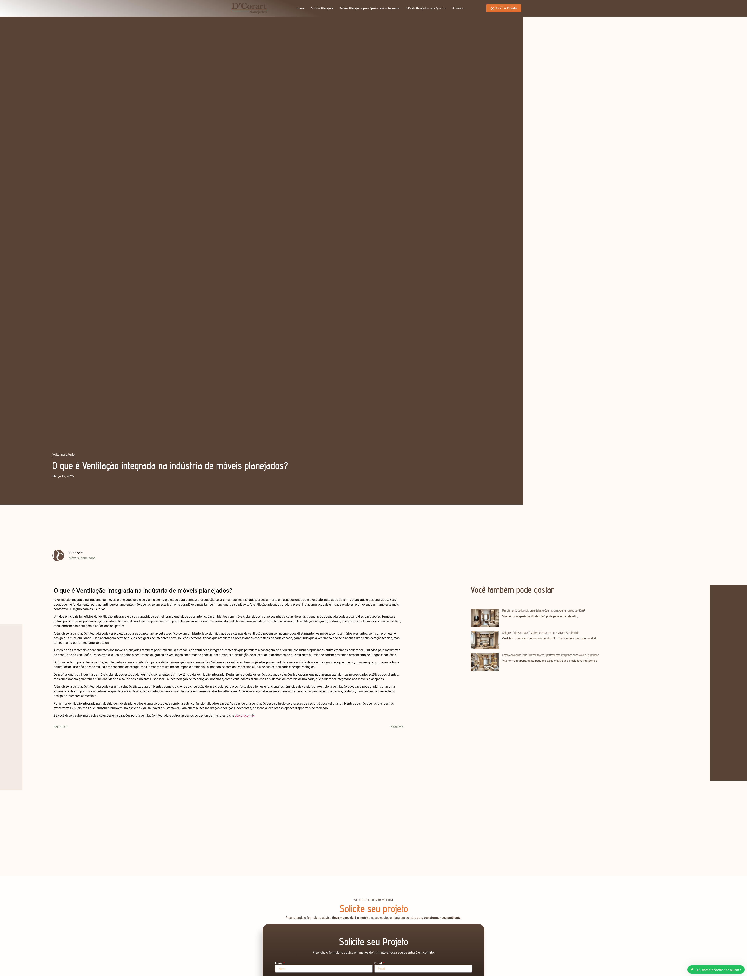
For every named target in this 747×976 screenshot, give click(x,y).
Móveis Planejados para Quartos (426, 8)
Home (300, 8)
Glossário (458, 8)
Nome (279, 963)
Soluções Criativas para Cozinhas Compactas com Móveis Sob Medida (540, 633)
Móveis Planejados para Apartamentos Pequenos (370, 8)
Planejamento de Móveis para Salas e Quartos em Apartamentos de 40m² (543, 610)
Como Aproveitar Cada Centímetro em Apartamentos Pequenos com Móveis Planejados (550, 655)
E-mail (378, 963)
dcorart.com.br (245, 715)
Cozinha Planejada (322, 8)
